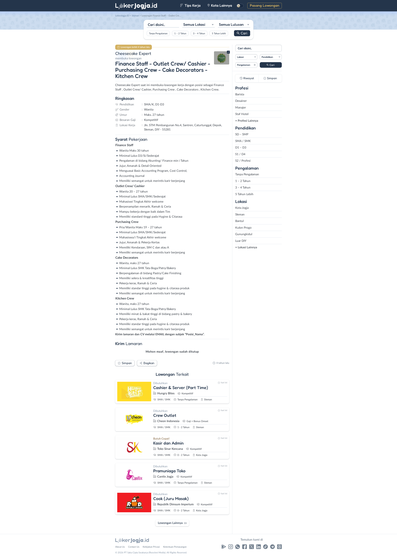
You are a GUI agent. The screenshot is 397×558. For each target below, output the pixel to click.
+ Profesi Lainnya (246, 120)
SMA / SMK (243, 141)
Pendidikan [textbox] (267, 56)
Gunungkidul (243, 234)
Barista (239, 94)
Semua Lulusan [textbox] (231, 24)
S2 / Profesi (243, 160)
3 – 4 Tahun (199, 33)
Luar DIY (240, 240)
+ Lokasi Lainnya (246, 247)
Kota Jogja (242, 207)
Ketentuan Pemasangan (175, 547)
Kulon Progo (243, 227)
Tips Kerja (192, 5)
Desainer (241, 101)
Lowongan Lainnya (170, 523)
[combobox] (198, 25)
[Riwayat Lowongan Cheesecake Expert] (221, 63)
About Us (120, 547)
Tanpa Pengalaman (158, 33)
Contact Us (133, 547)
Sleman (240, 214)
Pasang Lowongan (264, 5)
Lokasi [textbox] (240, 56)
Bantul (239, 221)
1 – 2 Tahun (180, 33)
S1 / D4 (240, 154)
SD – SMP (241, 134)
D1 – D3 (240, 147)
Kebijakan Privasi (151, 547)
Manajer (240, 107)
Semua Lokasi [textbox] (194, 24)
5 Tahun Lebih (219, 33)
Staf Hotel (241, 114)
